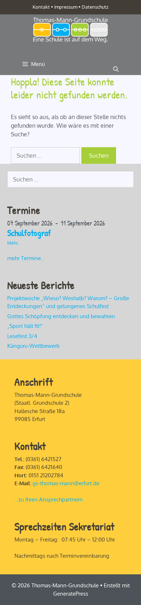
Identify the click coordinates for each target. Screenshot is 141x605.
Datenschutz (95, 7)
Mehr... (14, 243)
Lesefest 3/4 (22, 336)
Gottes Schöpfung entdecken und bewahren (61, 316)
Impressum (65, 7)
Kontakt (41, 7)
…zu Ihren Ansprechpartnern (48, 499)
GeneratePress (70, 593)
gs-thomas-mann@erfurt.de (66, 483)
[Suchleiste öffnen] (116, 69)
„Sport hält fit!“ (25, 326)
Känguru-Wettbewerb (33, 345)
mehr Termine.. (25, 258)
